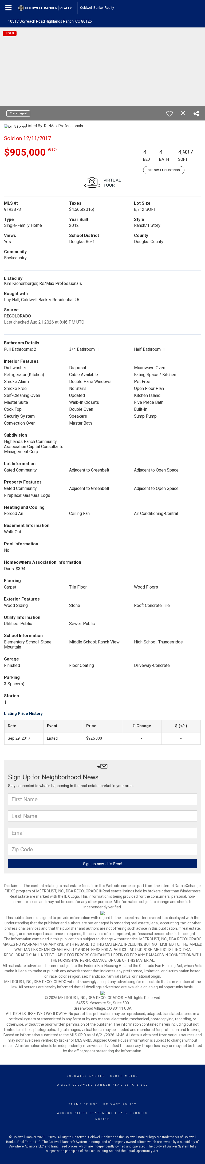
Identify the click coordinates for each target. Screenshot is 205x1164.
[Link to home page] (47, 8)
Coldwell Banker (86, 1076)
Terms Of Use (83, 1104)
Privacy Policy (120, 1104)
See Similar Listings (164, 170)
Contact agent (18, 113)
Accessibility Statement (85, 1113)
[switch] (169, 113)
